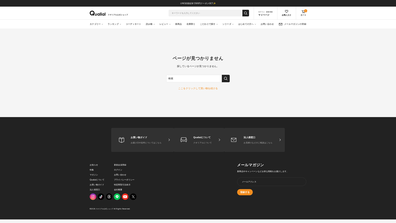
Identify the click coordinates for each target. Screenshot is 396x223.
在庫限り (191, 24)
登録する (245, 192)
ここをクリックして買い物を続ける (198, 88)
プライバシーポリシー (124, 180)
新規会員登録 (120, 165)
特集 (92, 170)
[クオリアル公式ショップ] (109, 13)
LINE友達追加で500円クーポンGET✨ (198, 3)
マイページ (263, 15)
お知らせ (94, 165)
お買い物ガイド (97, 185)
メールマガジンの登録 (295, 24)
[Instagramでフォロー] (93, 196)
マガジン (94, 175)
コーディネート (133, 24)
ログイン (118, 170)
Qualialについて (97, 180)
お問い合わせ (267, 24)
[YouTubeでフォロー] (125, 196)
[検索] (245, 13)
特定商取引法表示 (122, 185)
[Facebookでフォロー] (117, 196)
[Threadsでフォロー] (109, 196)
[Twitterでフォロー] (133, 196)
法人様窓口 (95, 189)
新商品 (178, 24)
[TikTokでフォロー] (101, 196)
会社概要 (118, 189)
